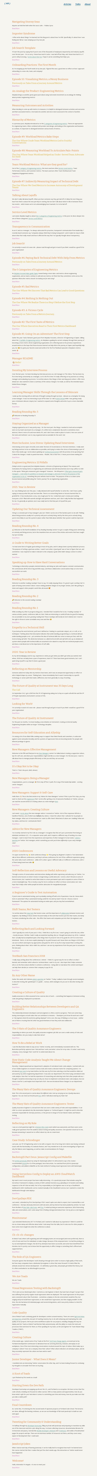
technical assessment (52, 452)
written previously (21, 1161)
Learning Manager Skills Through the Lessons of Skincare (45, 392)
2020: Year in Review (24, 652)
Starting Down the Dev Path (28, 1385)
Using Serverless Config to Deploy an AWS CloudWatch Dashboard (43, 1175)
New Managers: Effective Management (34, 749)
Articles (67, 4)
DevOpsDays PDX (22, 1198)
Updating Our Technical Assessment (33, 509)
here (56, 801)
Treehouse (62, 1431)
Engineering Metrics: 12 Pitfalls (30, 462)
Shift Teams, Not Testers (26, 909)
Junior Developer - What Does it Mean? (34, 1359)
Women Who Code (42, 1127)
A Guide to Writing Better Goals (30, 542)
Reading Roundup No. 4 (25, 525)
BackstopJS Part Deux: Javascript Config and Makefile (42, 1157)
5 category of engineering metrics (30, 168)
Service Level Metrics (24, 212)
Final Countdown (22, 1405)
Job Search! (18, 243)
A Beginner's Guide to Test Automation (34, 892)
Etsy (42, 1207)
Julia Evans (33, 1207)
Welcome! (18, 1460)
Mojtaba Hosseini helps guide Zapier (26, 273)
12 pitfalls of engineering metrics (29, 340)
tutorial (24, 1163)
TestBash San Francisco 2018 (28, 956)
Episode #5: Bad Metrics (25, 286)
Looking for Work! (22, 703)
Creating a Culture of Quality (28, 992)
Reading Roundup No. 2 (25, 596)
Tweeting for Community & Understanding (36, 1421)
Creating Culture (21, 1337)
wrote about (24, 813)
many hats (30, 913)
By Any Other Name (23, 975)
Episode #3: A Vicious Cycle (27, 310)
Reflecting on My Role (24, 1123)
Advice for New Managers (26, 829)
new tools (23, 1071)
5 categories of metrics (55, 123)
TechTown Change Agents (57, 1341)
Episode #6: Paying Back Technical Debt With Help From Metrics (48, 257)
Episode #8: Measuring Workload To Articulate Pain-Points (45, 150)
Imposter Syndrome (23, 33)
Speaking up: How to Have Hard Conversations (38, 562)
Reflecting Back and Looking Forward (33, 928)
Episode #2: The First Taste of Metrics (33, 322)
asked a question (37, 979)
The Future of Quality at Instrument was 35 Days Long (42, 685)
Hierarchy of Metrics (23, 119)
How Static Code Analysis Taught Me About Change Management (41, 1061)
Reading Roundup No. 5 (25, 411)
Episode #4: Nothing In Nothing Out (32, 298)
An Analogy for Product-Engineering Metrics (37, 91)
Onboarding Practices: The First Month (34, 64)
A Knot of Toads (21, 1373)
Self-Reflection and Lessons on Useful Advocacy (39, 870)
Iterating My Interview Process (29, 370)
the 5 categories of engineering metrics (49, 216)
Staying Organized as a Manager (30, 423)
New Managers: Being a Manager (30, 778)
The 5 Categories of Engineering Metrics (35, 269)
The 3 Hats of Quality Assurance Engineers (36, 1028)
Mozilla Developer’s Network (46, 1431)
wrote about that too (35, 57)
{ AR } (7, 3)
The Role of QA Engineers (26, 1256)
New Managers (44, 753)
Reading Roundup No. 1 (25, 607)
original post (31, 799)
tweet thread (60, 398)
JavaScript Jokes (21, 1443)
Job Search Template (23, 48)
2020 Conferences (22, 850)
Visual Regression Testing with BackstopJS (36, 1288)
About (88, 4)
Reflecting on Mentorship (26, 668)
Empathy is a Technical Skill (28, 627)
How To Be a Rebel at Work (27, 1043)
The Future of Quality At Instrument (33, 718)
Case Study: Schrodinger (26, 1140)
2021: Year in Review (23, 487)
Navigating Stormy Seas (26, 21)
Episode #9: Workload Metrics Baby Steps (35, 136)
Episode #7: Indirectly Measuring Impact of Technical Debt (45, 181)
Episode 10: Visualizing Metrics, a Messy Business (40, 79)
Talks (78, 4)
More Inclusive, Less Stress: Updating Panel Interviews (43, 443)
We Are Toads (20, 1276)
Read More (15, 28)
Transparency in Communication (31, 226)
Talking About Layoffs (24, 195)
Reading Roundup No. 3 (25, 579)
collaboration (65, 913)
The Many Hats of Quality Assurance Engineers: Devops (43, 1089)
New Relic (26, 1207)
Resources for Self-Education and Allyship (36, 732)
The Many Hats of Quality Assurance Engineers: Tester (43, 1103)
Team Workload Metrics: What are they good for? (39, 164)
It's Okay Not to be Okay (25, 766)
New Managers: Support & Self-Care (32, 792)
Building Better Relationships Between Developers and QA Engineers (45, 1008)
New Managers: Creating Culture (30, 809)
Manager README (22, 358)
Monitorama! (19, 1217)
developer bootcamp (34, 1426)
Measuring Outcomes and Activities (32, 105)
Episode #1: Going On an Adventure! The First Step (41, 333)
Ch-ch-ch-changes (23, 1234)
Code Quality (19, 1312)
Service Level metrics (65, 168)
